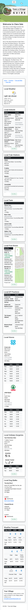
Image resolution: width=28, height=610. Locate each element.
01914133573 (18, 122)
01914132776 (18, 135)
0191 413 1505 (8, 233)
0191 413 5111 (8, 225)
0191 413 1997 (8, 207)
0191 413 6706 (8, 448)
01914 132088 (8, 357)
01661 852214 (8, 403)
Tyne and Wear (18, 80)
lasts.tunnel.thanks (9, 500)
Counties (11, 80)
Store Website (8, 359)
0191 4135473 (8, 308)
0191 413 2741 (8, 216)
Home (5, 80)
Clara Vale (8, 82)
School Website (19, 124)
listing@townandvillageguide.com (12, 598)
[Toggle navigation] (14, 2)
